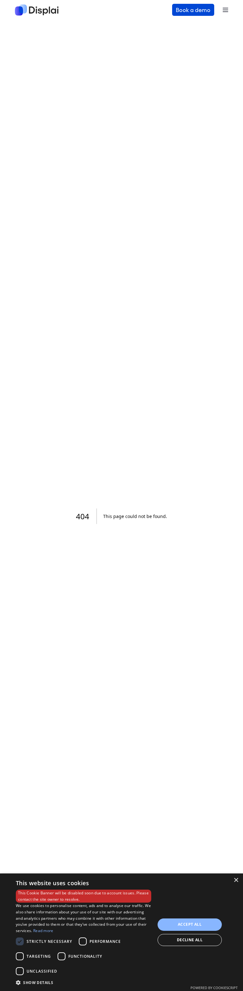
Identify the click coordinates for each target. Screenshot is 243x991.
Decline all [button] (189, 940)
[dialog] (121, 932)
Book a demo (193, 9)
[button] (83, 982)
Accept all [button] (190, 924)
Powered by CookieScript (214, 987)
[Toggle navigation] (225, 10)
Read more (43, 930)
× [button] (236, 880)
